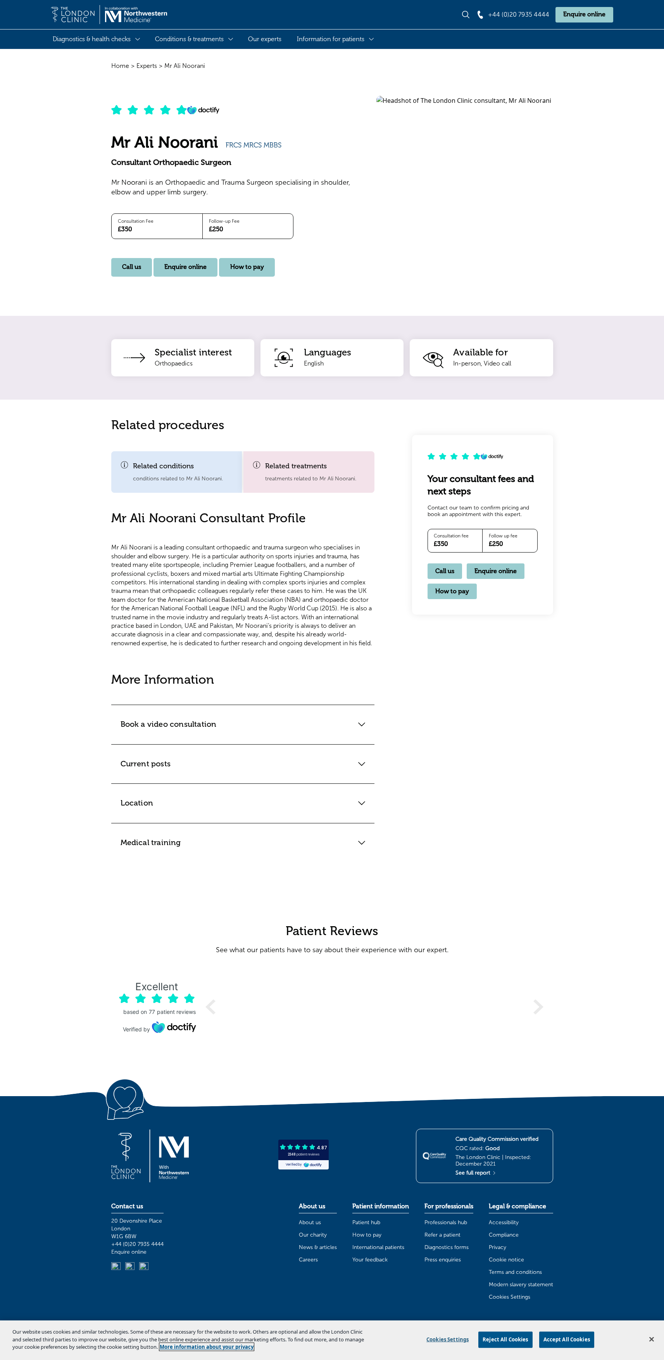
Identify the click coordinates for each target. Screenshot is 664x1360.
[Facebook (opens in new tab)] (143, 1267)
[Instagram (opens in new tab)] (130, 1267)
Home (120, 65)
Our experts (264, 39)
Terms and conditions (515, 1272)
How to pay (247, 266)
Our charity (313, 1235)
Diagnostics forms (446, 1247)
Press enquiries (442, 1260)
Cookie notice (506, 1260)
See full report (473, 1173)
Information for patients (330, 39)
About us (310, 1222)
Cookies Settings (509, 1297)
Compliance (504, 1235)
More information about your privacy (207, 1346)
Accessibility (504, 1222)
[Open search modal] (465, 14)
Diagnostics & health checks (92, 39)
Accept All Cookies (566, 1339)
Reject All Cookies (505, 1339)
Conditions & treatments (189, 39)
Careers (308, 1260)
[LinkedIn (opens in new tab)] (116, 1267)
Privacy (497, 1247)
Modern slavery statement (521, 1284)
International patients (378, 1247)
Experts (146, 65)
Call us (131, 266)
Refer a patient (442, 1235)
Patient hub (366, 1222)
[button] (176, 472)
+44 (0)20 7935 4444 (137, 1244)
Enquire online (584, 14)
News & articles (318, 1247)
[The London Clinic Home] (109, 14)
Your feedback (370, 1260)
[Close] (651, 1339)
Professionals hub (445, 1222)
